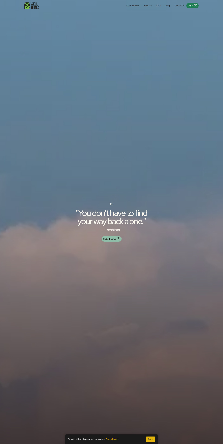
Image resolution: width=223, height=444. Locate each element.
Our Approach (132, 5)
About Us (148, 5)
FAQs (158, 5)
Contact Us (179, 5)
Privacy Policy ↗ (112, 439)
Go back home (109, 239)
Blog (168, 5)
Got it (150, 439)
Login (190, 5)
